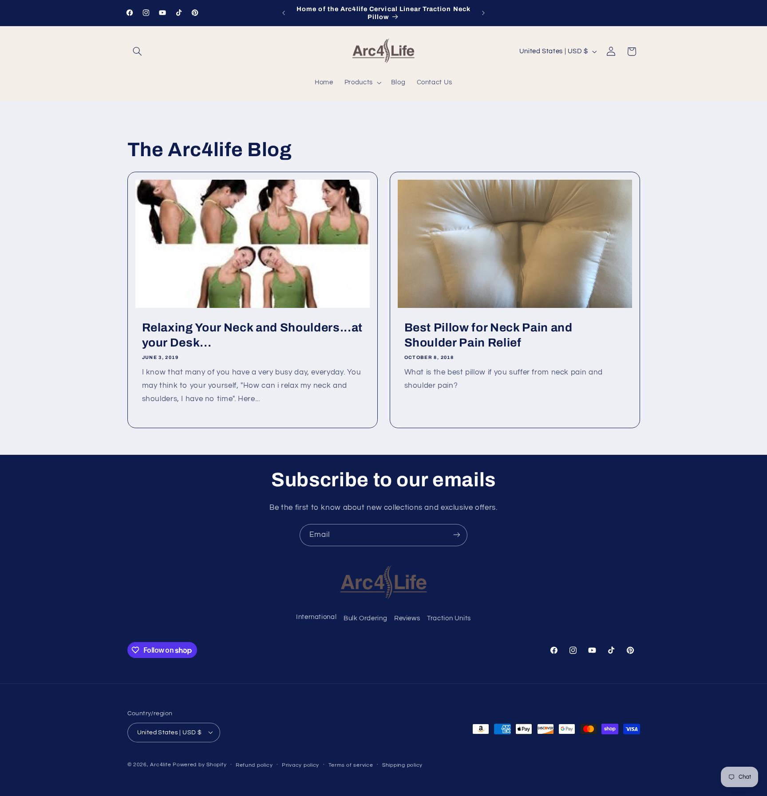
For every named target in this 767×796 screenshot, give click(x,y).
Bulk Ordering (365, 618)
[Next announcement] (483, 13)
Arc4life (160, 764)
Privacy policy (300, 764)
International (316, 617)
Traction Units (449, 618)
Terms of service (350, 764)
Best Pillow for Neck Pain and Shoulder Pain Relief (488, 335)
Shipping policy (402, 764)
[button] (137, 51)
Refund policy (254, 764)
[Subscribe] (457, 535)
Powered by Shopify (199, 764)
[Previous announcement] (283, 13)
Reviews (407, 618)
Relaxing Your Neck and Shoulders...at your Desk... (252, 335)
